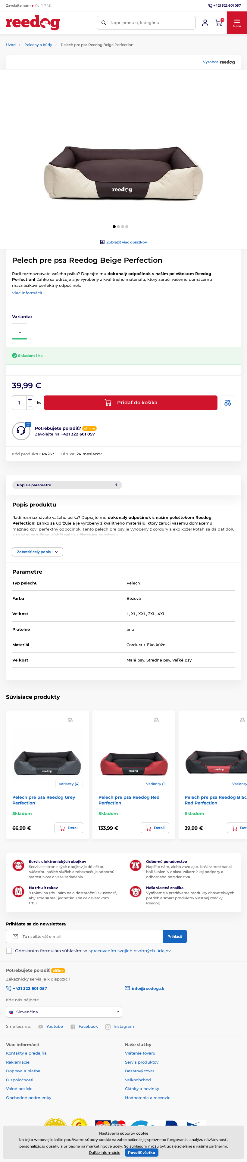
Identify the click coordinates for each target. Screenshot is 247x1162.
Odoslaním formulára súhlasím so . (93, 950)
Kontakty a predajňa (26, 1053)
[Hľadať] (104, 22)
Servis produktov (141, 1062)
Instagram (124, 1026)
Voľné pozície (19, 1088)
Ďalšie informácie (104, 1152)
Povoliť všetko (141, 1152)
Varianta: (22, 316)
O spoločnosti (19, 1079)
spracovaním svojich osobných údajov (130, 950)
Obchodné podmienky (28, 1097)
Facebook (88, 1026)
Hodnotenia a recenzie (147, 1097)
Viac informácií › (28, 292)
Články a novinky (142, 1088)
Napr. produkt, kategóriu (135, 22)
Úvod (11, 44)
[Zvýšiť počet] (30, 399)
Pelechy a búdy (38, 44)
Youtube (54, 1026)
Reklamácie (18, 1062)
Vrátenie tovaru (140, 1053)
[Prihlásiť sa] (205, 23)
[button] (237, 22)
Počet (19, 403)
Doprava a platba (23, 1070)
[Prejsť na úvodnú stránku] (33, 22)
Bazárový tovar (139, 1070)
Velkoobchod (138, 1079)
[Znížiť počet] (30, 406)
